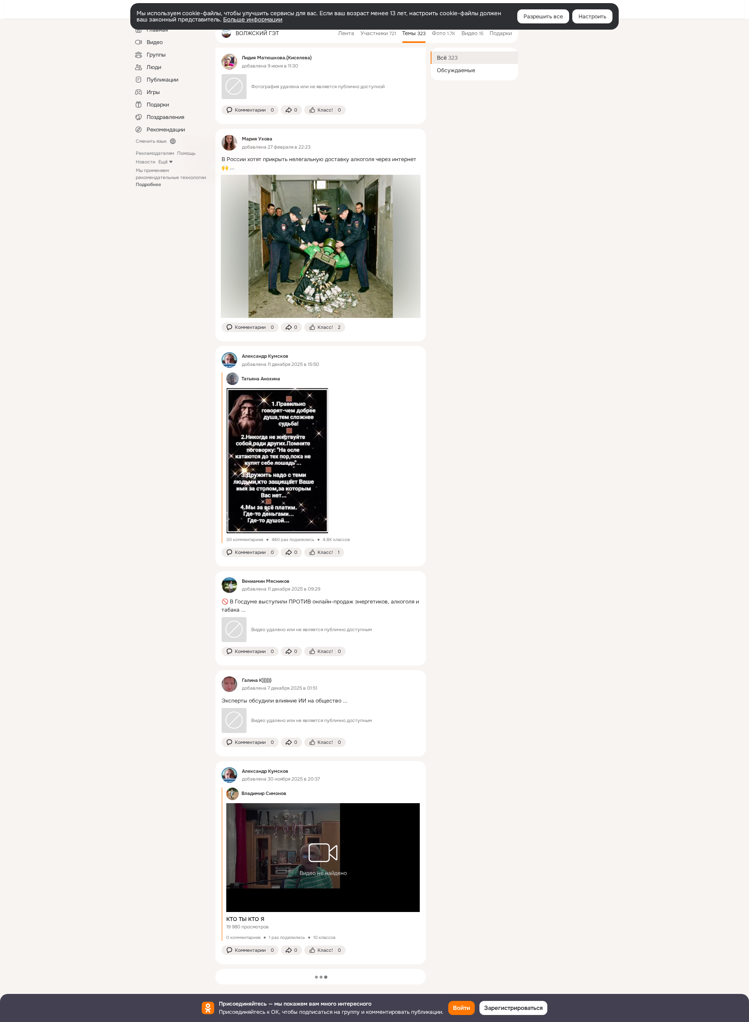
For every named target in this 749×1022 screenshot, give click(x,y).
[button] (250, 110)
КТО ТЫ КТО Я (245, 919)
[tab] (346, 33)
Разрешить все (543, 16)
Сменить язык (151, 141)
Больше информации (252, 19)
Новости (145, 162)
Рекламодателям (155, 153)
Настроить (592, 16)
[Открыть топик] (320, 163)
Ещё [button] (163, 162)
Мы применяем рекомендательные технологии (171, 177)
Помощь (186, 153)
